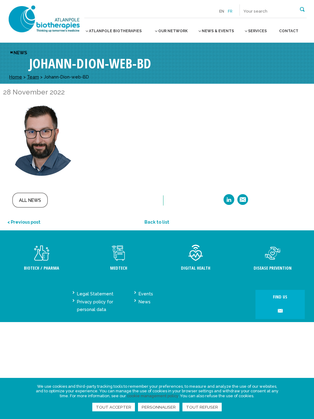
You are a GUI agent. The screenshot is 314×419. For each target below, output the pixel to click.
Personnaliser (159, 407)
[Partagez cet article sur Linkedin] (229, 201)
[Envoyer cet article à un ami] (242, 201)
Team (33, 76)
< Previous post (23, 222)
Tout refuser (202, 407)
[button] (302, 8)
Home (15, 76)
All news (30, 200)
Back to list (156, 222)
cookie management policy (152, 396)
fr (230, 11)
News (20, 52)
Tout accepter (113, 407)
